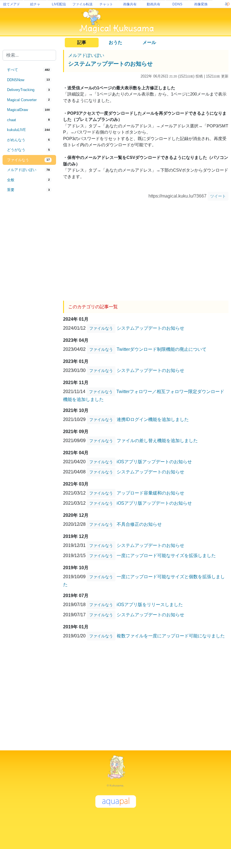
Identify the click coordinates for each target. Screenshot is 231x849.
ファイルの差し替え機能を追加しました (157, 440)
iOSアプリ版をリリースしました (150, 604)
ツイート (218, 196)
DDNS (177, 4)
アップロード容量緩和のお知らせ (150, 492)
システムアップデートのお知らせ (110, 64)
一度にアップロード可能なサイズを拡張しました (166, 555)
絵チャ (35, 4)
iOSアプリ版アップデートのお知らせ (154, 461)
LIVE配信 (59, 4)
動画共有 (153, 4)
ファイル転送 (82, 4)
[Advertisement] (29, 288)
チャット (106, 4)
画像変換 (201, 4)
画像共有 (130, 4)
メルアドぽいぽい (86, 55)
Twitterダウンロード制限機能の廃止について (161, 349)
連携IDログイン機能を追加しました (153, 419)
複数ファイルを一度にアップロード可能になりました (171, 635)
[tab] (29, 70)
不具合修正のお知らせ (139, 524)
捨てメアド (11, 4)
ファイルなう (101, 328)
